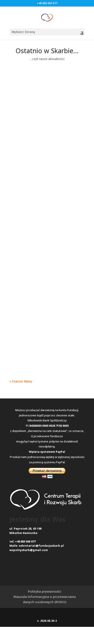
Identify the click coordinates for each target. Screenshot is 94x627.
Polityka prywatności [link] (44, 591)
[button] (47, 31)
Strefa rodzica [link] (64, 94)
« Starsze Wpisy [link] (20, 381)
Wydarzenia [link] (22, 99)
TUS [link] (17, 137)
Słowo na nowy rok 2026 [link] (44, 276)
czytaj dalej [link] (22, 105)
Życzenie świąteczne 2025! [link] (46, 344)
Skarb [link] (27, 94)
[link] (47, 17)
